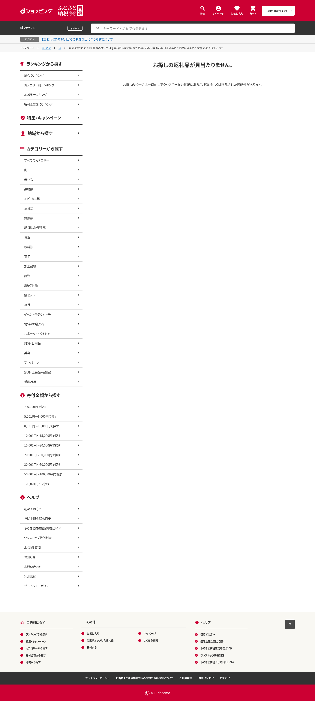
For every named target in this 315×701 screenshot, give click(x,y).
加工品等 (30, 266)
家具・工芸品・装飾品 (37, 372)
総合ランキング (34, 75)
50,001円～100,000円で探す (43, 474)
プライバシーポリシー (38, 586)
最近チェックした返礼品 (100, 640)
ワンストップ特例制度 (38, 538)
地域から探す (40, 133)
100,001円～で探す (37, 484)
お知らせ (29, 557)
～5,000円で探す (35, 407)
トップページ (27, 48)
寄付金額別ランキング (38, 104)
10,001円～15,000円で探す (42, 435)
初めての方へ (33, 509)
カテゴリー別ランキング (39, 85)
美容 (27, 353)
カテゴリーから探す (37, 648)
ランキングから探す (36, 634)
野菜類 (28, 218)
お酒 (27, 237)
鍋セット (29, 295)
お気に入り (237, 13)
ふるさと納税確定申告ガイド (42, 528)
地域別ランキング (35, 94)
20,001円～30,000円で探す (42, 455)
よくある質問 (32, 547)
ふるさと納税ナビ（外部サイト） (217, 662)
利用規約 (30, 576)
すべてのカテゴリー (36, 160)
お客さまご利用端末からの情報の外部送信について (144, 678)
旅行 (27, 304)
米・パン (46, 48)
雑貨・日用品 (32, 343)
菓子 (27, 256)
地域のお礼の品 (34, 324)
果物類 (28, 189)
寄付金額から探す (36, 655)
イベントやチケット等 (37, 314)
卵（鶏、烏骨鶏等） (35, 227)
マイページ (218, 13)
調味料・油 (31, 285)
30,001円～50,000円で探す (42, 464)
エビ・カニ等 (32, 198)
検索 (202, 13)
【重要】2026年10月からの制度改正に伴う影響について (77, 39)
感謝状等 (30, 382)
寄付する (92, 647)
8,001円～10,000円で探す (41, 426)
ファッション (31, 362)
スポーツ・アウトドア (37, 333)
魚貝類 (28, 208)
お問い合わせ (33, 566)
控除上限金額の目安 (37, 518)
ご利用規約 (186, 678)
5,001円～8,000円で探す (40, 416)
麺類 (27, 276)
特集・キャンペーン (44, 118)
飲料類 (28, 247)
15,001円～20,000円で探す (42, 445)
